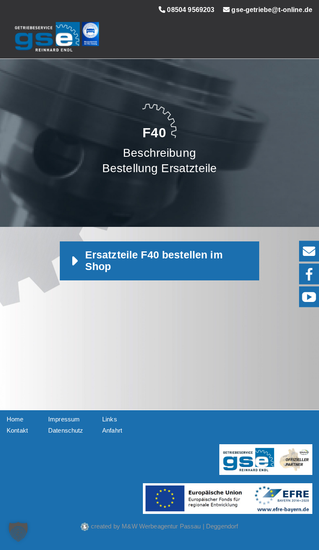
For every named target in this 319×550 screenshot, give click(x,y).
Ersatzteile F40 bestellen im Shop (154, 260)
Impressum (64, 419)
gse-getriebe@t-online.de (271, 9)
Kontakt (17, 430)
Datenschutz (65, 430)
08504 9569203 (189, 9)
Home (15, 419)
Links (109, 419)
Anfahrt (112, 430)
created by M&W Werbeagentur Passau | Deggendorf (163, 526)
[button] (18, 531)
